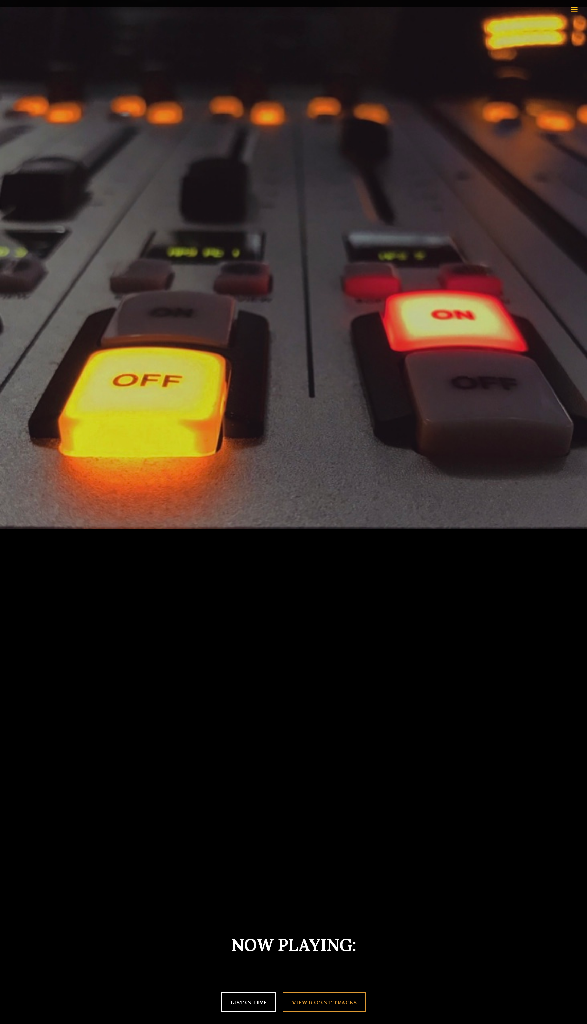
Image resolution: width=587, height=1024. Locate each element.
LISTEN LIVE (248, 1002)
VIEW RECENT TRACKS (324, 1002)
